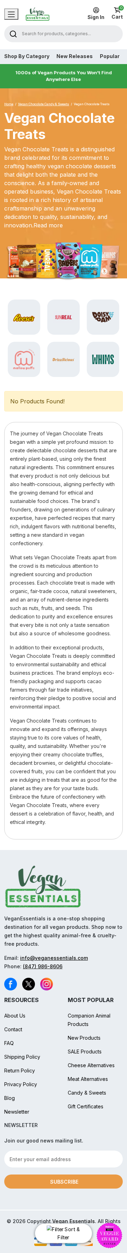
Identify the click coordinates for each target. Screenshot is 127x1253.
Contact (13, 1029)
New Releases (74, 56)
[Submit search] (13, 33)
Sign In (95, 17)
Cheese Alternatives (91, 1065)
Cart (117, 13)
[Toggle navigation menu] (11, 14)
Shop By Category (26, 56)
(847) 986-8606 (42, 966)
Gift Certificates (85, 1106)
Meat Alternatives (88, 1079)
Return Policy (19, 1070)
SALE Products (85, 1051)
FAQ (9, 1043)
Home (8, 104)
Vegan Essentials (73, 1221)
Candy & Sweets (87, 1093)
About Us (14, 1016)
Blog (9, 1098)
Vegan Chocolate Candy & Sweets (43, 104)
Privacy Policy (20, 1084)
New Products (84, 1038)
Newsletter (16, 1112)
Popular (110, 56)
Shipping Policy (22, 1057)
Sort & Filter (69, 1233)
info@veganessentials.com (54, 958)
